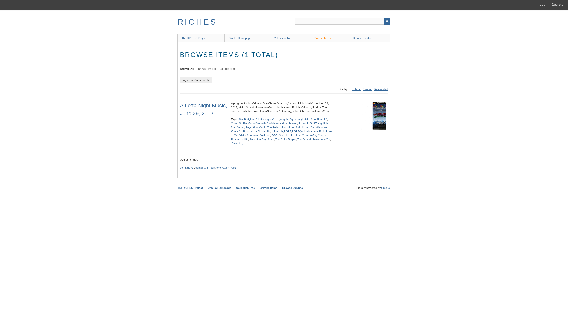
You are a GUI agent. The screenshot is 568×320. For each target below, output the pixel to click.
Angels (284, 119)
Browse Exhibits (362, 38)
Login (544, 4)
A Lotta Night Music (267, 119)
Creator (367, 89)
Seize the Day (258, 139)
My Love (265, 135)
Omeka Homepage (240, 38)
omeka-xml (223, 167)
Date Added (381, 89)
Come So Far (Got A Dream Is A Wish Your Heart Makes (264, 123)
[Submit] (387, 21)
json (212, 167)
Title (355, 89)
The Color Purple (285, 139)
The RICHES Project (194, 38)
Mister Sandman (249, 135)
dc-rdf (190, 167)
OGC (275, 135)
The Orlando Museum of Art (313, 139)
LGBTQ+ (297, 131)
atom (183, 167)
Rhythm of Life (239, 139)
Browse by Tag (207, 68)
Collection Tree (283, 38)
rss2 (233, 167)
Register (558, 4)
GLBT (313, 123)
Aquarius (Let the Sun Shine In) (308, 119)
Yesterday (237, 143)
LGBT (287, 131)
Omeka (385, 188)
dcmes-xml (202, 167)
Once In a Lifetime (290, 135)
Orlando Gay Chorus (314, 135)
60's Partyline (247, 119)
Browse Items (322, 38)
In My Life (277, 131)
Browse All (187, 68)
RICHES (197, 21)
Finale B (303, 123)
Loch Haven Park (314, 131)
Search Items (228, 68)
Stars (271, 139)
